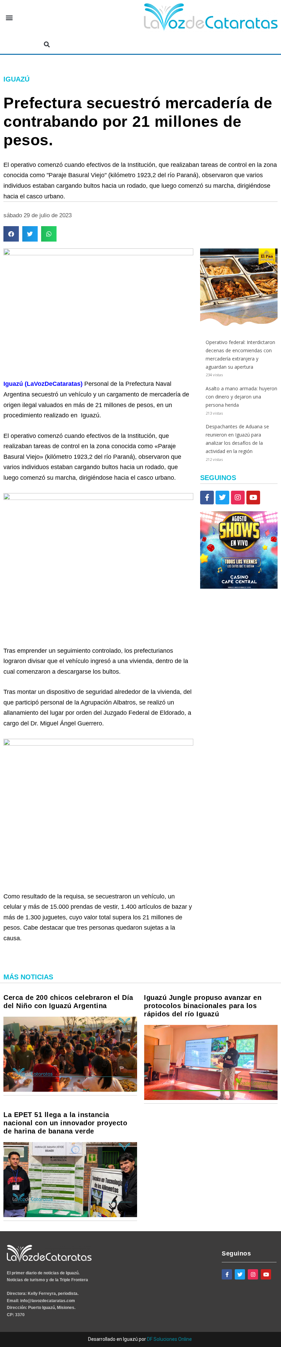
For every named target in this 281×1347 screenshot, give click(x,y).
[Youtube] (253, 497)
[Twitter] (222, 497)
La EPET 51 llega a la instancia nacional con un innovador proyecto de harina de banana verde (65, 1123)
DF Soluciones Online (169, 1339)
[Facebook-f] (207, 497)
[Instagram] (238, 497)
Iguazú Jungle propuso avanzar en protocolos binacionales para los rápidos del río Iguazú (202, 1006)
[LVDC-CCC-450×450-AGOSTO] (239, 587)
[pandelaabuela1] (239, 324)
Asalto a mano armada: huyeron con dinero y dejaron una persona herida (241, 396)
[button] (9, 17)
